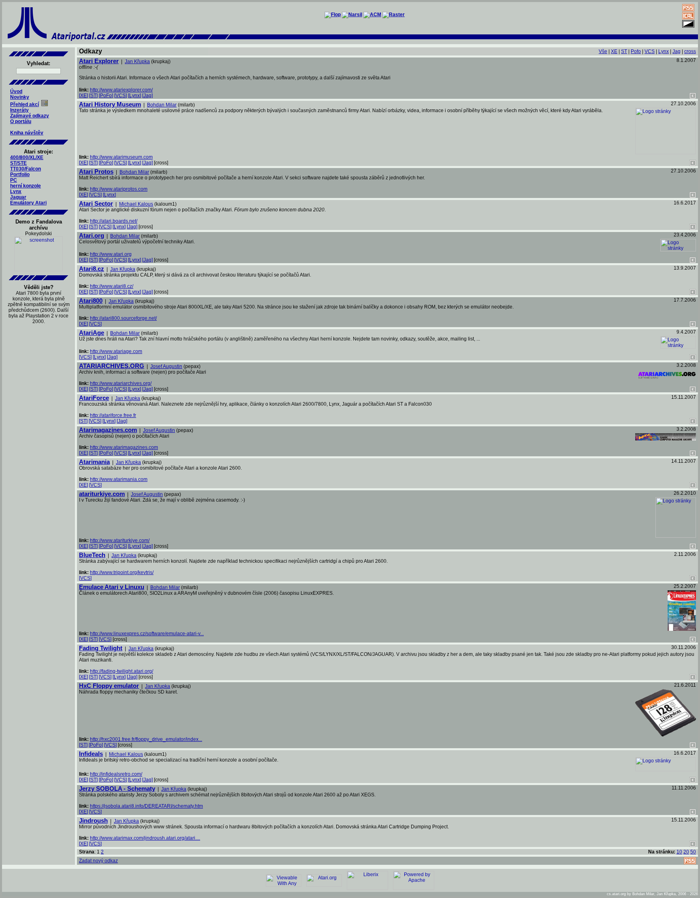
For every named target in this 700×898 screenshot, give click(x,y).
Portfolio (20, 174)
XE (614, 51)
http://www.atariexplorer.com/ (121, 90)
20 (686, 852)
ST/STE (18, 163)
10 (679, 852)
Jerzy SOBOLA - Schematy (117, 788)
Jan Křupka (137, 61)
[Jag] (147, 95)
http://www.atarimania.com (118, 479)
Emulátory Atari (28, 203)
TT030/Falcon (25, 169)
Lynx (15, 191)
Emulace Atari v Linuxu (111, 586)
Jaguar (18, 197)
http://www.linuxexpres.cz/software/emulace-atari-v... (147, 633)
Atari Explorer (99, 60)
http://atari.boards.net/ (113, 221)
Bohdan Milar (162, 105)
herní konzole (25, 186)
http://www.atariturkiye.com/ (119, 540)
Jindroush (93, 820)
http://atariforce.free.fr (113, 415)
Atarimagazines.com (108, 429)
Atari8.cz (91, 268)
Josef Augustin (166, 366)
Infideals (91, 753)
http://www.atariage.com (116, 351)
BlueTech (92, 554)
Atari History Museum (110, 104)
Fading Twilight (100, 648)
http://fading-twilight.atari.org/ (121, 671)
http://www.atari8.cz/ (111, 286)
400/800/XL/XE (26, 157)
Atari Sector (96, 203)
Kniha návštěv (26, 133)
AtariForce (94, 397)
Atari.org (91, 235)
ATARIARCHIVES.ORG (111, 365)
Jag (676, 51)
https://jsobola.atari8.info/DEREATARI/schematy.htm (146, 806)
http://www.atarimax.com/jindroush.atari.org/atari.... (145, 838)
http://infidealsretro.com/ (116, 774)
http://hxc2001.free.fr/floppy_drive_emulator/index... (146, 739)
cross (690, 51)
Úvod (16, 91)
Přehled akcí (24, 104)
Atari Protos (96, 171)
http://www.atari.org (111, 254)
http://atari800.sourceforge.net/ (123, 318)
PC (13, 180)
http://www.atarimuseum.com (121, 157)
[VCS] (120, 95)
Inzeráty (19, 110)
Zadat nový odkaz (98, 861)
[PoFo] (106, 95)
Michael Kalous (136, 204)
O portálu (20, 121)
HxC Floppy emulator (109, 685)
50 (693, 852)
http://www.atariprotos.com (118, 189)
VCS (650, 51)
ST (624, 51)
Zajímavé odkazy (29, 116)
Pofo (636, 51)
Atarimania (94, 461)
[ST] (93, 95)
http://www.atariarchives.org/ (121, 383)
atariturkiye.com (102, 493)
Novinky (19, 97)
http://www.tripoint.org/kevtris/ (122, 572)
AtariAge (91, 332)
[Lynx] (134, 95)
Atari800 (90, 300)
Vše (603, 51)
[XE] (83, 95)
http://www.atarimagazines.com (124, 447)
